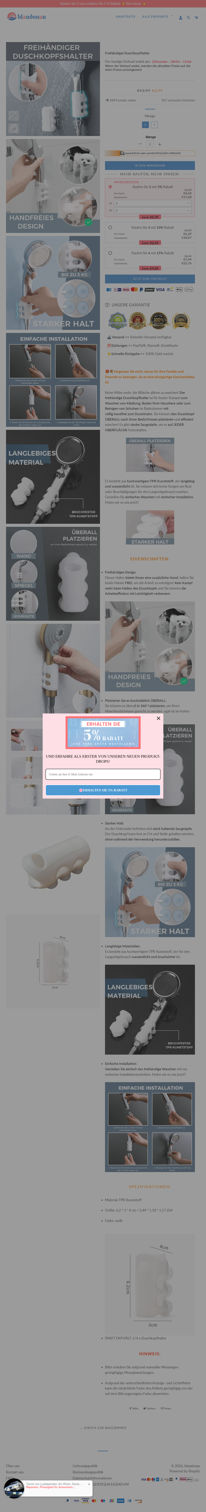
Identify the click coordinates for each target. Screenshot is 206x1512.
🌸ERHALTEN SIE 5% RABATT (103, 790)
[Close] (158, 718)
